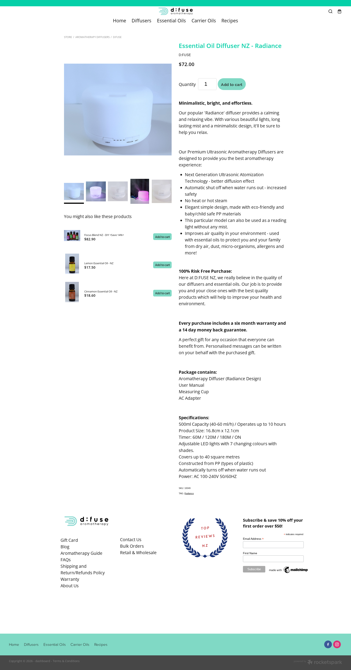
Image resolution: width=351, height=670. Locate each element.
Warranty (70, 579)
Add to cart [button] (231, 84)
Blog (65, 547)
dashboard (42, 661)
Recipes (229, 20)
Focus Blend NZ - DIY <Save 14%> (104, 235)
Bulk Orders (132, 546)
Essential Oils (171, 20)
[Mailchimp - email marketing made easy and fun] (288, 573)
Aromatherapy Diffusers (92, 37)
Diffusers (141, 20)
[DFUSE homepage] (175, 11)
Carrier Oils (204, 20)
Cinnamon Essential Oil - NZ (100, 291)
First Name (250, 553)
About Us (70, 586)
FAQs (66, 560)
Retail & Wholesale (138, 552)
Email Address (253, 539)
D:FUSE (117, 37)
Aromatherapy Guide (81, 553)
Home (119, 20)
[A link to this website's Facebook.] (328, 644)
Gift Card (69, 540)
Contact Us (130, 539)
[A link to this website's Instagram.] (337, 644)
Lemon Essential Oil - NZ (98, 263)
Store (68, 37)
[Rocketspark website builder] (318, 662)
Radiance (189, 493)
